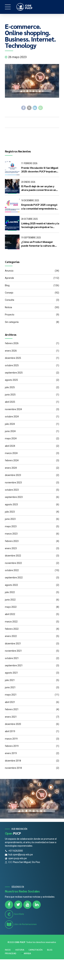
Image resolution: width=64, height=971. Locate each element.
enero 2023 (11, 548)
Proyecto (9, 314)
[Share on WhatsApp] (40, 108)
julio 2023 (10, 511)
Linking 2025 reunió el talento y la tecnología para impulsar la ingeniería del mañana (40, 225)
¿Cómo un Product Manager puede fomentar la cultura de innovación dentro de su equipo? (39, 243)
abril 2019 (10, 731)
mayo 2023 (11, 526)
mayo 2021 (11, 694)
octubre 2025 (12, 365)
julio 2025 (10, 387)
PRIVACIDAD (10, 953)
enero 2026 (11, 350)
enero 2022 (11, 636)
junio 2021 (10, 687)
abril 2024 (10, 446)
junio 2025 (10, 394)
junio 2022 (10, 599)
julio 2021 (10, 680)
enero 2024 (11, 468)
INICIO (8, 950)
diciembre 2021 (13, 643)
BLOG (49, 950)
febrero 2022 (12, 629)
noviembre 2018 (13, 768)
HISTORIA (19, 950)
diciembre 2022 (13, 555)
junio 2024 (10, 431)
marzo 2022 (11, 621)
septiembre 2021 (14, 665)
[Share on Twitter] (29, 108)
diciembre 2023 (13, 475)
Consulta (9, 300)
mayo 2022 (11, 607)
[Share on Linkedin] (35, 108)
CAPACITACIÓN (36, 950)
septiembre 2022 (14, 577)
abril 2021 (10, 702)
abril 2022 (10, 614)
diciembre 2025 (13, 358)
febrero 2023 (12, 541)
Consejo (9, 292)
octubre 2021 (12, 658)
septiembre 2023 (14, 497)
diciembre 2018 (13, 760)
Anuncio (9, 270)
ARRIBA (27, 953)
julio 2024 (10, 424)
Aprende (9, 278)
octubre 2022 (12, 570)
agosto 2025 (11, 380)
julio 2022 (10, 592)
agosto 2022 (11, 585)
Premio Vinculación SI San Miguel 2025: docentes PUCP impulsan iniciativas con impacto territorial (39, 169)
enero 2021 (11, 716)
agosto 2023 (11, 504)
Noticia (8, 307)
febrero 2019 (12, 746)
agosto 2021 (11, 672)
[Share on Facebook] (23, 108)
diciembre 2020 (13, 724)
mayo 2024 (11, 438)
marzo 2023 (11, 533)
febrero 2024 (12, 460)
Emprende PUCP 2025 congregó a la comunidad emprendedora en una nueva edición (39, 206)
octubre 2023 (12, 489)
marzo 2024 (11, 453)
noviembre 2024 (13, 409)
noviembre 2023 (13, 482)
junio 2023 (10, 519)
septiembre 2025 (14, 372)
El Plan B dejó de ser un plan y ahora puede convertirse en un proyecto (38, 188)
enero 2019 (11, 753)
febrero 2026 (12, 343)
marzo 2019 (11, 738)
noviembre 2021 (13, 650)
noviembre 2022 (13, 563)
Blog (7, 285)
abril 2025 (10, 402)
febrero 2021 (12, 709)
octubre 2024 (12, 416)
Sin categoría (12, 322)
